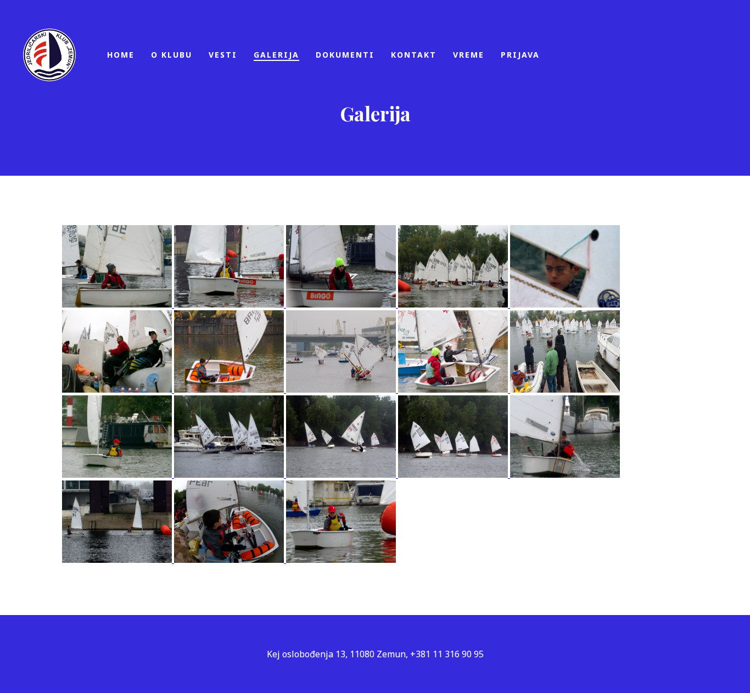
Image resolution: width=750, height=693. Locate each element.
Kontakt (483, 548)
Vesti (258, 548)
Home (137, 548)
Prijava (607, 548)
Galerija (320, 548)
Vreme (547, 548)
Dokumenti (401, 548)
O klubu (198, 548)
